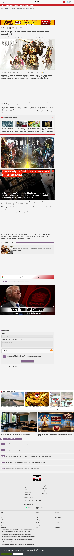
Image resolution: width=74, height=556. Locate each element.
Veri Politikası (44, 491)
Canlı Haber (3, 515)
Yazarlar (56, 525)
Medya (37, 522)
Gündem (2, 525)
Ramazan (57, 514)
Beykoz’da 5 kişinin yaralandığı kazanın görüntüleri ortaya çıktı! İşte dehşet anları (17, 539)
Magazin (37, 519)
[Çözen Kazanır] (27, 22)
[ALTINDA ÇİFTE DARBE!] (27, 300)
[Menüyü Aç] (3, 2)
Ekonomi (2, 522)
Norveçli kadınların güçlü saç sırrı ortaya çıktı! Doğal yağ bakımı (22, 444)
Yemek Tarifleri (58, 527)
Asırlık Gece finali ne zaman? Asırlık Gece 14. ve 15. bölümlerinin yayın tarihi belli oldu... (28, 456)
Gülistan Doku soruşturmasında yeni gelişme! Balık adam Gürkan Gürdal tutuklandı (17, 537)
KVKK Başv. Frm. (45, 495)
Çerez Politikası (28, 492)
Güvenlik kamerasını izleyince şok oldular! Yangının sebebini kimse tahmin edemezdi (18, 544)
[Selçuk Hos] (10, 28)
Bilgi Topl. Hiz (44, 490)
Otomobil (38, 525)
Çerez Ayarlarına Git (18, 554)
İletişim (26, 489)
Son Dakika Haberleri (59, 519)
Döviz (2, 517)
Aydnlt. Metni (44, 493)
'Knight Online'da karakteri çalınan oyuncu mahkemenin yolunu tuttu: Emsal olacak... (32, 249)
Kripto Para (38, 515)
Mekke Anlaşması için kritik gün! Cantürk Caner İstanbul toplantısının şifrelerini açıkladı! (18, 536)
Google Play (30, 507)
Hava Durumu (3, 527)
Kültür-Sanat (38, 514)
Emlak (2, 524)
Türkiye (40, 102)
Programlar (57, 512)
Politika (37, 527)
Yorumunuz (11, 339)
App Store (40, 507)
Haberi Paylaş (7, 72)
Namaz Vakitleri (39, 524)
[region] (37, 551)
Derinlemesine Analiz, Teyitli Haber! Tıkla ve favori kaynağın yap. (25, 277)
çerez (24, 549)
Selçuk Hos (20, 28)
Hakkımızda (27, 486)
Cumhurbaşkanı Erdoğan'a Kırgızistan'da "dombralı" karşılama (22, 468)
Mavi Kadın (38, 520)
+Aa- (36, 72)
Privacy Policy (44, 488)
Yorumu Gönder (27, 361)
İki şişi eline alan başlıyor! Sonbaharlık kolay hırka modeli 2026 (13, 541)
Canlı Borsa (3, 514)
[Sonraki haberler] (52, 117)
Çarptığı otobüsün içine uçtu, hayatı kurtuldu (18, 450)
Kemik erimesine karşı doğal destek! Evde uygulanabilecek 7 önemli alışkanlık (24, 5)
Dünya (2, 519)
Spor (56, 520)
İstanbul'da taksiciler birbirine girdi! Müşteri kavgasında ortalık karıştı (15, 542)
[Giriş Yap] (64, 2)
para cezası (11, 104)
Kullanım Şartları (45, 485)
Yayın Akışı (57, 524)
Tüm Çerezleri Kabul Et (6, 554)
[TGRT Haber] (37, 2)
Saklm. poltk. (27, 494)
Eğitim (2, 520)
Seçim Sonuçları (58, 517)
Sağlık (56, 515)
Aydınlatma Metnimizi (32, 550)
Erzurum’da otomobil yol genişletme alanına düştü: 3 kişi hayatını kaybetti (25, 462)
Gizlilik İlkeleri (44, 486)
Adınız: (3, 333)
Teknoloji (57, 522)
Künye (26, 487)
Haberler (2, 8)
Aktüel (6, 8)
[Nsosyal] (28, 72)
